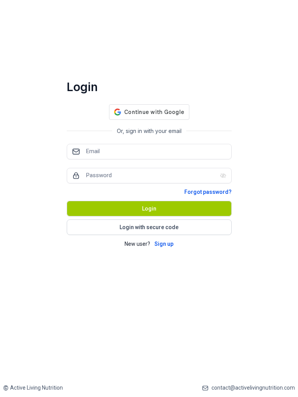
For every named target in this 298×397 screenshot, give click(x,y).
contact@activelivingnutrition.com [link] (253, 388)
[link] (33, 388)
